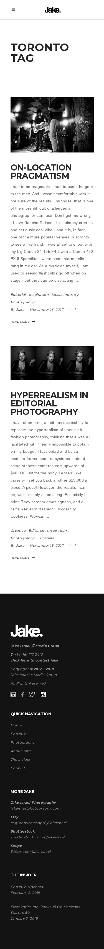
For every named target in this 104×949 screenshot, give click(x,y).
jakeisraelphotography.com (36, 808)
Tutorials (46, 538)
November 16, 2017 (47, 309)
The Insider (21, 759)
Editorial (18, 294)
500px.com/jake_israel (31, 851)
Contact (18, 768)
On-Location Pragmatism (41, 171)
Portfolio (19, 734)
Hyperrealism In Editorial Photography (49, 403)
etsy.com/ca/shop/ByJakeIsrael (39, 823)
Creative (18, 530)
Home (16, 725)
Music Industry (65, 294)
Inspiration (39, 294)
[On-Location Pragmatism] (52, 124)
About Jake (21, 751)
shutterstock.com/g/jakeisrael (38, 837)
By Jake (18, 309)
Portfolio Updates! (27, 887)
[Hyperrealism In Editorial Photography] (52, 363)
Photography (23, 302)
